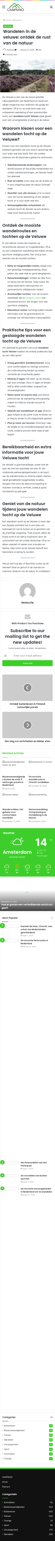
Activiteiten (9, 1454)
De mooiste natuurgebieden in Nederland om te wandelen (36, 1190)
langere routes (33, 297)
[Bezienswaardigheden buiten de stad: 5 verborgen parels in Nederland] (14, 767)
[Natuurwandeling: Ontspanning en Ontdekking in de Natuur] (41, 800)
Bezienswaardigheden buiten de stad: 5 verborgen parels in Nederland (13, 780)
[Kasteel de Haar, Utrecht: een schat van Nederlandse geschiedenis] (10, 930)
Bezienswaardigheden (14, 1430)
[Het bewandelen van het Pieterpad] (10, 1166)
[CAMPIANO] (15, 6)
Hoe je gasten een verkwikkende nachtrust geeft (27, 906)
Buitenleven (9, 1425)
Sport (6, 1449)
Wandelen (16, 20)
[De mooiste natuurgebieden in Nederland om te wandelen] (10, 1297)
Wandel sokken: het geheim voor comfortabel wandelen (12, 813)
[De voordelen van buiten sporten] (10, 1179)
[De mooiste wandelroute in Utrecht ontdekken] (41, 767)
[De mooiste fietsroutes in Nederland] (10, 1049)
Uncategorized (11, 1444)
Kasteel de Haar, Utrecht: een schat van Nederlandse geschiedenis (36, 929)
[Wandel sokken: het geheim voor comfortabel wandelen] (14, 800)
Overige (7, 1458)
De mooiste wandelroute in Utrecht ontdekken (39, 779)
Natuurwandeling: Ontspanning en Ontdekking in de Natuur (38, 813)
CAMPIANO (7, 1477)
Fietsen (7, 1435)
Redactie (10, 50)
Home (8, 20)
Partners (6, 1487)
